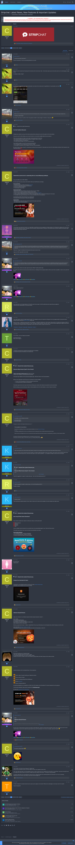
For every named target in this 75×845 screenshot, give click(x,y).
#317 (68, 446)
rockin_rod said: (16, 497)
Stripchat (13, 808)
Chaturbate (25, 327)
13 (14, 797)
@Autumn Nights (27, 320)
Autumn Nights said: (17, 244)
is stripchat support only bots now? (11, 815)
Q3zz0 (6, 808)
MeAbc (6, 820)
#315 (68, 364)
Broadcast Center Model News (24, 689)
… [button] (6, 797)
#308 (68, 241)
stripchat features (15, 14)
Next (20, 797)
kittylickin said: (16, 482)
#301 (68, 54)
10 (9, 797)
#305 (68, 124)
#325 (68, 651)
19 (17, 797)
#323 (68, 575)
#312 (68, 317)
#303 (68, 84)
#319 (68, 479)
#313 (68, 333)
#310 (68, 286)
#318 (68, 462)
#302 (68, 69)
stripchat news (30, 14)
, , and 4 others (22, 329)
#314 (68, 348)
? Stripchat (20, 327)
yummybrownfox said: (17, 746)
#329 (68, 766)
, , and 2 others (23, 441)
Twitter (34, 327)
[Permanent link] (13, 131)
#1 (72, 26)
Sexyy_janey (7, 812)
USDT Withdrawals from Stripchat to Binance (12, 804)
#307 (68, 225)
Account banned (8, 811)
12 (12, 797)
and (18, 105)
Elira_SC (9, 813)
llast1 (6, 816)
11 (11, 797)
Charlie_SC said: (16, 464)
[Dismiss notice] (72, 18)
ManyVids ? (30, 327)
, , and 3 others (22, 281)
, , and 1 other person (24, 43)
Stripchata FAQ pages (41, 429)
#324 (68, 609)
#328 (68, 744)
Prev (3, 797)
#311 (68, 302)
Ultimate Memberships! (39, 584)
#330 (68, 782)
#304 (68, 109)
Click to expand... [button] (41, 474)
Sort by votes (71, 50)
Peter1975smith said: (17, 416)
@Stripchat (20, 681)
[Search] (72, 2)
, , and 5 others (23, 237)
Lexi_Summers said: (17, 448)
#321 (68, 511)
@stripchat (31, 184)
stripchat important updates (23, 14)
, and (19, 120)
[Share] (71, 26)
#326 (68, 666)
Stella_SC (9, 817)
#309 (68, 258)
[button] (8, 2)
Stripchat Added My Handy (9, 819)
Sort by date (65, 50)
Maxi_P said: (16, 56)
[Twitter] (73, 840)
